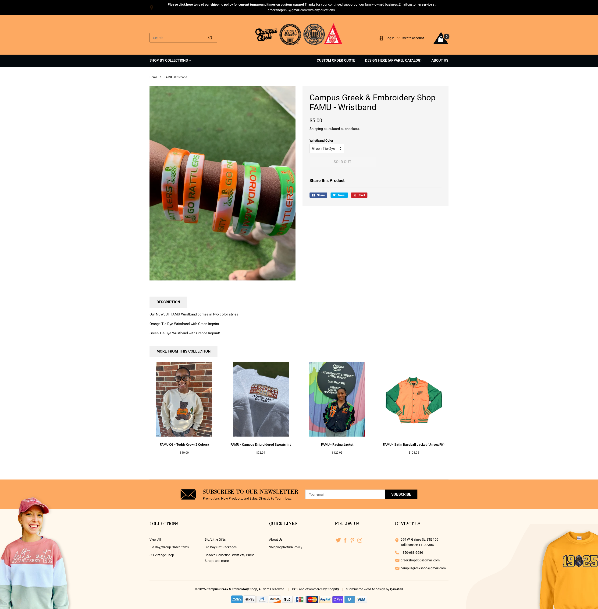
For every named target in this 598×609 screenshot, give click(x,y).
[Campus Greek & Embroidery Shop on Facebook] (345, 540)
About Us (275, 539)
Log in (390, 38)
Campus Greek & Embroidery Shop (231, 589)
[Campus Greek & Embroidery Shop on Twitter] (338, 540)
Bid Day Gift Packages (221, 547)
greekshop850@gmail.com (420, 560)
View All (155, 539)
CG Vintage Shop (162, 555)
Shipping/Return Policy (285, 547)
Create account (413, 38)
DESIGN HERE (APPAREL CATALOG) (393, 60)
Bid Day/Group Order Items (169, 547)
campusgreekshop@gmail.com (423, 568)
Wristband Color (321, 140)
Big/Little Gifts (215, 539)
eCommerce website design (366, 589)
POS (295, 589)
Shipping (316, 129)
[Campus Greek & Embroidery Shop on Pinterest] (352, 540)
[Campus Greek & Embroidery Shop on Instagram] (360, 540)
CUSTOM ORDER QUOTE (336, 60)
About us (439, 60)
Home (153, 77)
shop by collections (169, 60)
